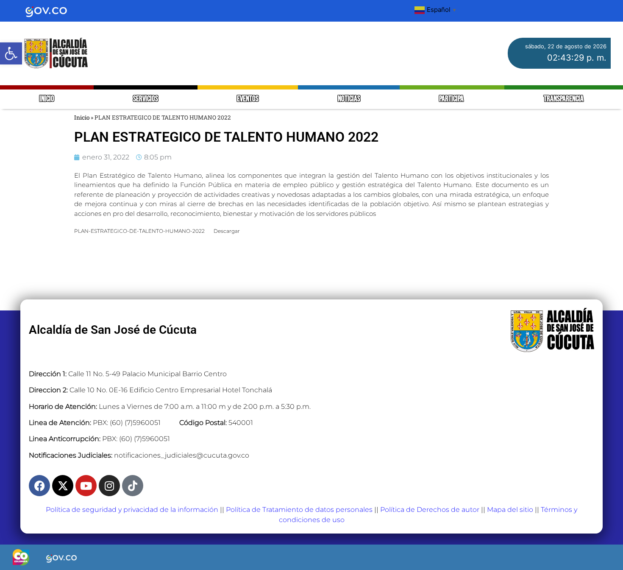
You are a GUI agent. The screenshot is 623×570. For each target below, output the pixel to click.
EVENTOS (248, 99)
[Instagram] (109, 485)
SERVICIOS (145, 99)
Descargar (227, 231)
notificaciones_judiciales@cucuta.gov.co (181, 455)
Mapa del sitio (510, 510)
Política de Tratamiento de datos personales (299, 510)
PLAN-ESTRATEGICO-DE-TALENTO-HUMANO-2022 (139, 231)
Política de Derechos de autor (429, 510)
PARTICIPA (452, 99)
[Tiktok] (132, 485)
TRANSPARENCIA (564, 99)
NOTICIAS (349, 99)
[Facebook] (39, 485)
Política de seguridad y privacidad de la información (132, 510)
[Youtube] (86, 485)
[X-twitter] (62, 485)
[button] (11, 53)
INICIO (46, 99)
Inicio (81, 117)
